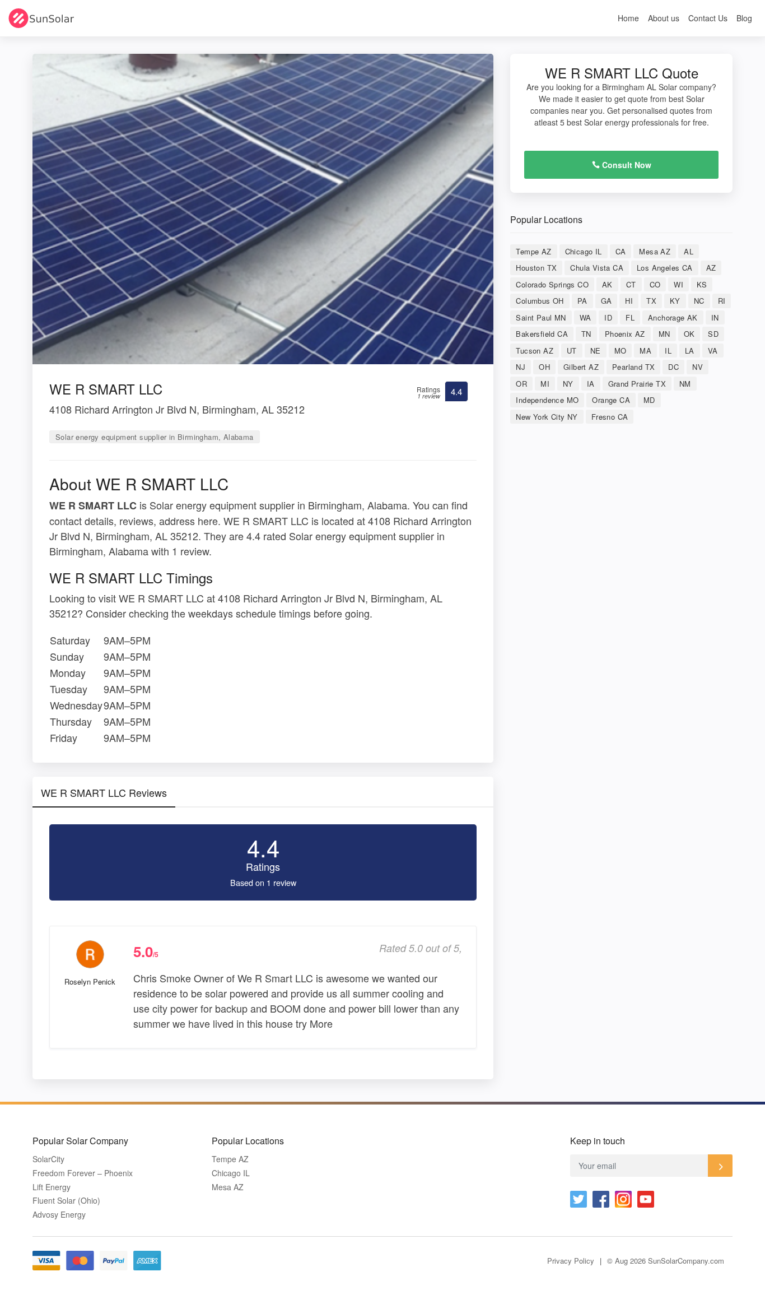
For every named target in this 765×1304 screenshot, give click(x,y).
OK (689, 333)
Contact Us (707, 18)
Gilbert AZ (581, 366)
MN (664, 333)
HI (629, 300)
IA (591, 383)
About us (663, 18)
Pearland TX (633, 366)
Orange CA (611, 400)
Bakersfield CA (542, 333)
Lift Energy (51, 1187)
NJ (520, 366)
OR (521, 383)
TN (586, 333)
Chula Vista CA (596, 267)
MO (620, 350)
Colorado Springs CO (552, 284)
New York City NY (546, 416)
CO (655, 284)
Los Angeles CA (665, 267)
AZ (711, 267)
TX (651, 300)
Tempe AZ (533, 251)
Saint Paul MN (541, 317)
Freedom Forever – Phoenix (82, 1173)
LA (689, 350)
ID (608, 317)
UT (572, 350)
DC (673, 366)
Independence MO (547, 400)
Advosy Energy (59, 1214)
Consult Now (625, 164)
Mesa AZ (654, 251)
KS (702, 284)
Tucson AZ (534, 350)
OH (544, 366)
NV (697, 366)
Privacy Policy (570, 1260)
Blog (744, 18)
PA (582, 300)
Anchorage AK (673, 317)
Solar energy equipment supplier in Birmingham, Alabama (154, 436)
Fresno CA (609, 416)
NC (699, 300)
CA (620, 251)
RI (722, 300)
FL (630, 317)
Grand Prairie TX (637, 383)
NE (595, 350)
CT (631, 284)
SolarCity (48, 1159)
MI (544, 383)
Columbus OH (539, 300)
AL (688, 251)
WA (585, 317)
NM (685, 383)
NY (568, 383)
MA (645, 350)
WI (678, 284)
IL (668, 350)
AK (607, 284)
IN (715, 317)
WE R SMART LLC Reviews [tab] (104, 792)
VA (713, 350)
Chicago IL (583, 251)
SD (713, 333)
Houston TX (536, 267)
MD (649, 400)
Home (628, 18)
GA (606, 300)
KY (675, 300)
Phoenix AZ (625, 333)
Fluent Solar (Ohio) (66, 1200)
